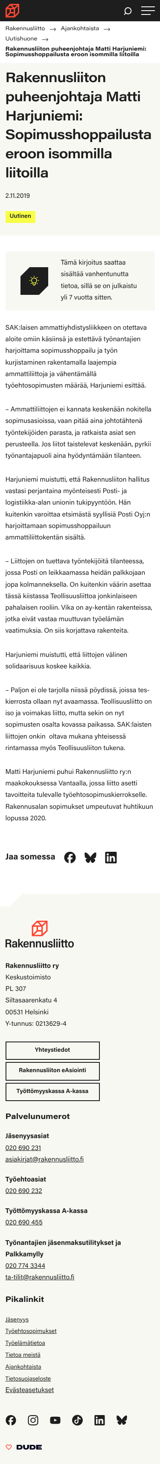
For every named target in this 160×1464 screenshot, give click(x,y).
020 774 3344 (25, 1266)
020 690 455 (24, 1223)
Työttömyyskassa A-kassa (53, 1092)
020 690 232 (24, 1191)
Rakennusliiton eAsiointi (52, 1071)
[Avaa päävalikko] (148, 11)
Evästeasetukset (30, 1390)
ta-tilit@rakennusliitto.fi (40, 1278)
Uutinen (20, 217)
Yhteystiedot (52, 1050)
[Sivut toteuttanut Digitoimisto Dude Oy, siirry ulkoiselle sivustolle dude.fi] (24, 1449)
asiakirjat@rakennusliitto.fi (45, 1160)
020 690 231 (23, 1148)
